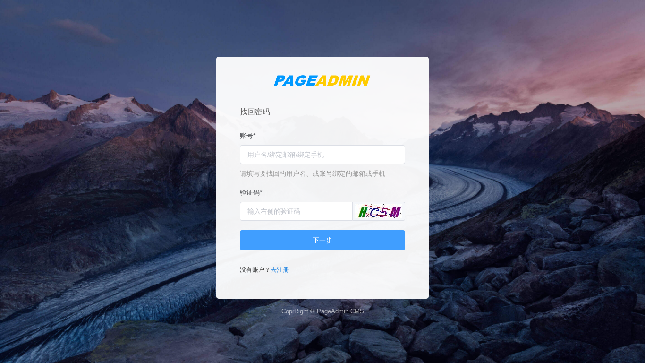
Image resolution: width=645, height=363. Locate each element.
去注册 (280, 269)
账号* (247, 135)
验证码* (251, 192)
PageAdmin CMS (340, 311)
